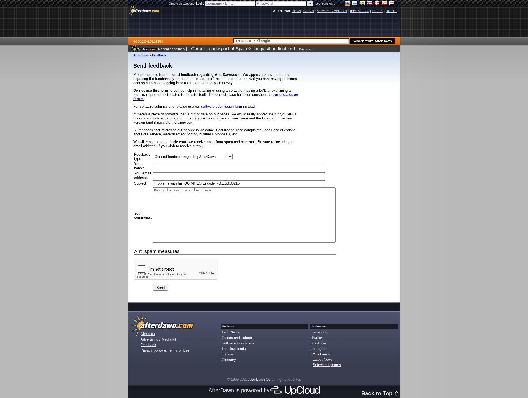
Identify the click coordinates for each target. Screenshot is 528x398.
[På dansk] (377, 3)
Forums (228, 354)
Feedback (159, 55)
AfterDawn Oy (259, 379)
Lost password (325, 3)
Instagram (320, 349)
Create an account (181, 3)
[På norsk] (369, 3)
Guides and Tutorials (238, 338)
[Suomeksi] (355, 3)
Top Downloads (234, 349)
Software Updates (327, 365)
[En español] (384, 3)
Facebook (319, 332)
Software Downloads (238, 343)
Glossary (229, 360)
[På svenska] (362, 3)
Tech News (230, 332)
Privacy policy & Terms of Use (165, 350)
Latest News (322, 359)
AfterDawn (141, 55)
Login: (200, 3)
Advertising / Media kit (158, 339)
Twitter (317, 338)
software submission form (221, 106)
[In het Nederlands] (392, 3)
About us (148, 334)
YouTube (319, 343)
